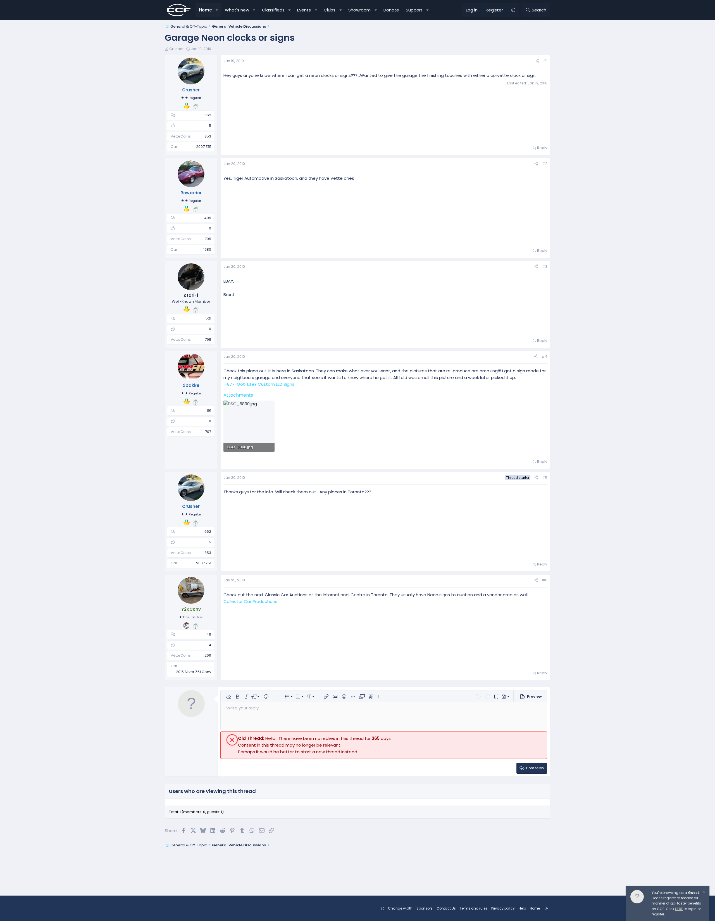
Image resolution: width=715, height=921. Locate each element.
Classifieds (273, 10)
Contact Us (446, 908)
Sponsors (424, 908)
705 (208, 239)
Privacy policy (503, 908)
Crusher (176, 48)
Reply (542, 147)
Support (414, 10)
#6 (544, 580)
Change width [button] (400, 908)
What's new (237, 10)
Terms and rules (473, 908)
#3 (544, 266)
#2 (544, 163)
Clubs (329, 10)
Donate (391, 10)
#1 (545, 60)
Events (304, 10)
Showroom (359, 10)
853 (207, 136)
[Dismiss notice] (703, 892)
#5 (544, 477)
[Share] (537, 61)
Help (522, 908)
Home (205, 10)
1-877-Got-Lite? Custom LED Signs (258, 384)
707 (208, 431)
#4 (544, 356)
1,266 (206, 655)
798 (208, 339)
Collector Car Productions (250, 601)
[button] (217, 10)
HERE (679, 908)
